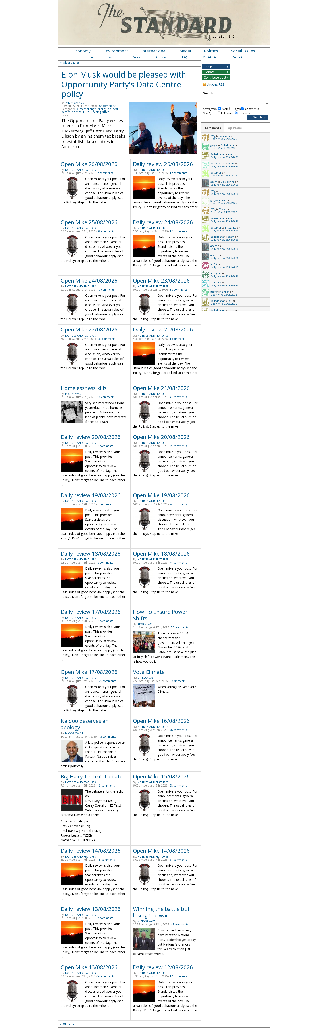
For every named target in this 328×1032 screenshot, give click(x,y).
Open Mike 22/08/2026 (89, 329)
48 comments (180, 924)
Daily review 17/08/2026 (91, 611)
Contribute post (215, 77)
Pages (237, 109)
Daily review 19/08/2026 (91, 495)
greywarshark (218, 200)
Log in (208, 67)
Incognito (230, 227)
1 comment (177, 339)
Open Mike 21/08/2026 (161, 388)
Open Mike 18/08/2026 (161, 553)
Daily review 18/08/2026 (91, 553)
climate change (86, 109)
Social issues (243, 51)
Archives (161, 57)
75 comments (106, 290)
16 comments (106, 397)
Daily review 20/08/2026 (91, 436)
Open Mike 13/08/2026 (89, 967)
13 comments (106, 785)
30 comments (107, 339)
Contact (237, 57)
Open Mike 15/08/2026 (161, 776)
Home (89, 57)
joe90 (213, 264)
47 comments (178, 397)
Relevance (227, 113)
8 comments (105, 621)
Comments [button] (213, 128)
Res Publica (217, 163)
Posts (225, 109)
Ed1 (230, 300)
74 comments (178, 562)
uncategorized (100, 112)
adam (231, 154)
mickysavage (75, 103)
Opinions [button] (235, 128)
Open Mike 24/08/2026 (89, 280)
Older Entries (71, 63)
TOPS (86, 112)
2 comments (105, 173)
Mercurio (216, 282)
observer (224, 136)
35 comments (178, 446)
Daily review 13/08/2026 (91, 908)
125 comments (106, 681)
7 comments (105, 918)
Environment (116, 51)
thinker (224, 291)
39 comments (178, 290)
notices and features (80, 170)
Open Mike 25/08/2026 (89, 222)
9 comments (105, 562)
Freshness (245, 113)
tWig (213, 136)
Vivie (222, 209)
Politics (211, 51)
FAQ (184, 57)
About (113, 57)
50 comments (180, 627)
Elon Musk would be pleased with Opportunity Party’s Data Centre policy (123, 84)
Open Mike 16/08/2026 (161, 720)
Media (185, 51)
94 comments (178, 504)
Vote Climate (149, 671)
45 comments (106, 860)
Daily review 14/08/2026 (91, 850)
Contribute (210, 57)
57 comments (106, 976)
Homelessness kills (83, 388)
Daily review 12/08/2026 (163, 967)
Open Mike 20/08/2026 (161, 436)
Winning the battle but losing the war (161, 912)
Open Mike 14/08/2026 (161, 850)
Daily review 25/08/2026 (163, 164)
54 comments (178, 860)
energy (102, 109)
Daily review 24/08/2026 (163, 222)
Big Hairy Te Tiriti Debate (92, 776)
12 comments (178, 173)
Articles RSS (215, 84)
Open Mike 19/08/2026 (161, 495)
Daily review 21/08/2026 (163, 329)
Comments (252, 109)
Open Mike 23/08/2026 (161, 280)
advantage (145, 624)
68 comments (107, 106)
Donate (209, 72)
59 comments (106, 231)
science (76, 112)
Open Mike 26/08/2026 (89, 164)
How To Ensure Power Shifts (160, 615)
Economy (82, 51)
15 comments (107, 736)
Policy (136, 57)
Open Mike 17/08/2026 (89, 671)
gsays (213, 145)
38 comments (178, 730)
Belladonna (227, 145)
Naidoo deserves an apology (85, 724)
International (153, 51)
